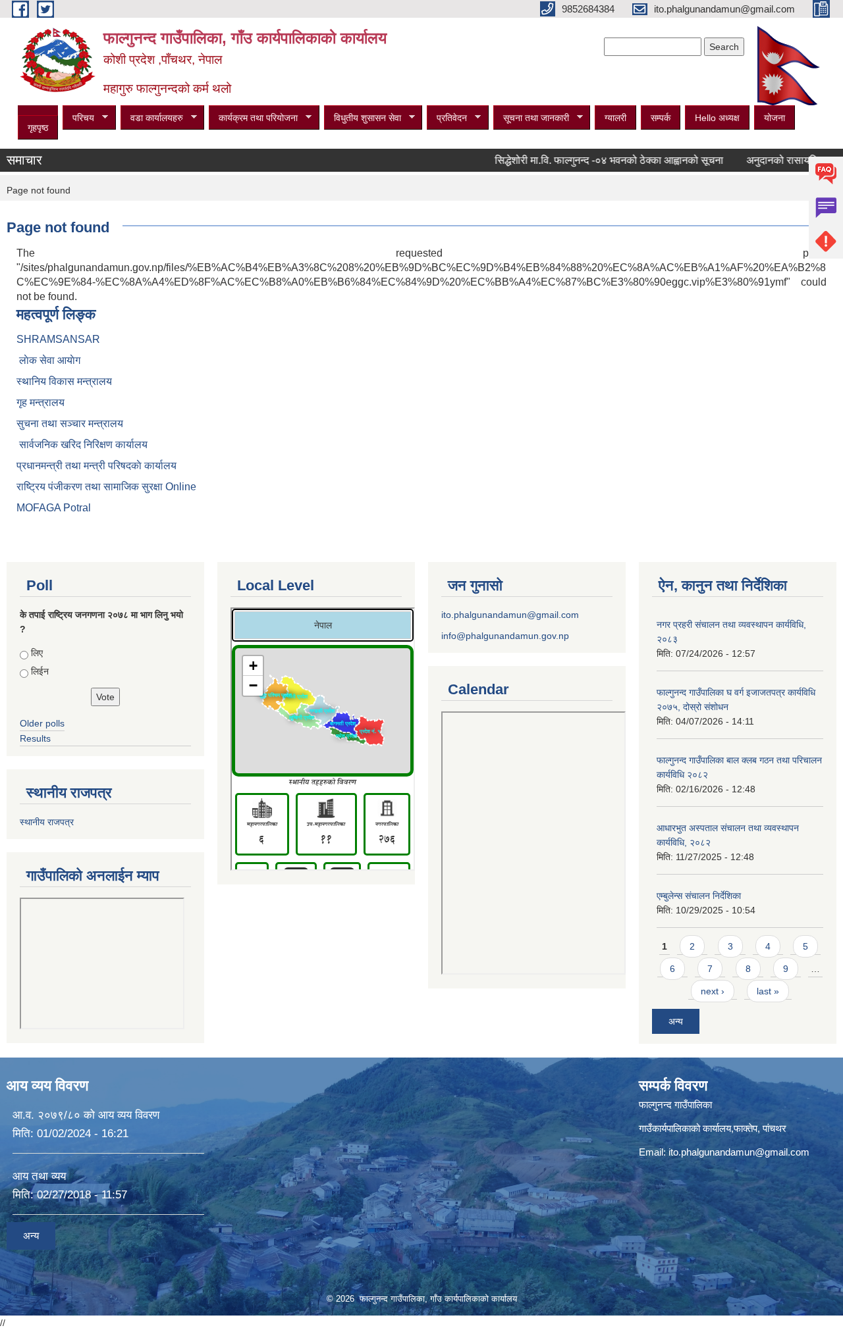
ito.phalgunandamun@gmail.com (510, 614)
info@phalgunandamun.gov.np (505, 635)
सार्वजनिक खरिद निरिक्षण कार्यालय (82, 444)
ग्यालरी (615, 118)
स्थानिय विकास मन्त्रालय (64, 381)
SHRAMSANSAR (58, 339)
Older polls (42, 723)
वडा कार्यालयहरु (152, 118)
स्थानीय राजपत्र (47, 822)
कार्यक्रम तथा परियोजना (253, 118)
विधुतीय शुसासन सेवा (362, 118)
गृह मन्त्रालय (40, 402)
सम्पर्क (660, 118)
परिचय (78, 118)
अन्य (675, 1021)
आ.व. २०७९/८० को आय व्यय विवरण (86, 1115)
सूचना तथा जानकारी (531, 118)
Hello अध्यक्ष (717, 118)
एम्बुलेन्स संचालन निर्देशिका (699, 895)
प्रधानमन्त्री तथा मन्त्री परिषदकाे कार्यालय (96, 465)
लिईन (40, 671)
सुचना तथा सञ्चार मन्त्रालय (69, 423)
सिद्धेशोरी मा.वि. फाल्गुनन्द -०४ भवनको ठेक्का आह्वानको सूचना (586, 160)
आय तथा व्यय (39, 1176)
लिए (37, 653)
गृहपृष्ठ (38, 127)
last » (768, 991)
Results (35, 738)
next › (712, 991)
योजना (774, 118)
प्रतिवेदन (447, 118)
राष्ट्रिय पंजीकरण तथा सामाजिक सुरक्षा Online (106, 486)
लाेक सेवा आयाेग (48, 360)
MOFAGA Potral (53, 507)
